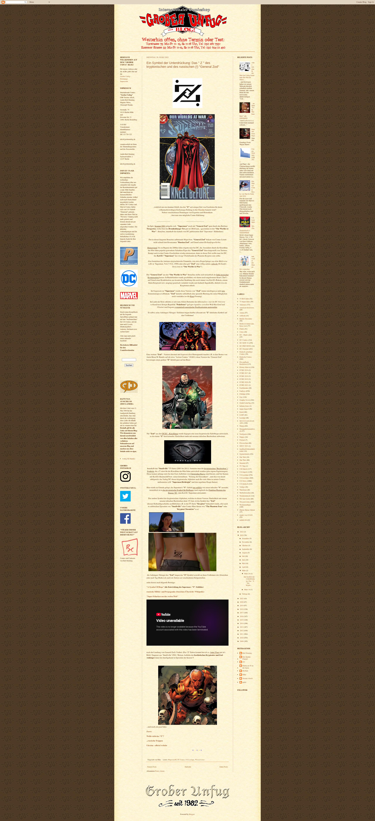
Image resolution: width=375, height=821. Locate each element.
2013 (242, 627)
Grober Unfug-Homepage (125, 77)
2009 (242, 641)
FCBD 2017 (244, 373)
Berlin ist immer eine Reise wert (247, 324)
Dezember (245, 538)
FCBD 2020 (244, 382)
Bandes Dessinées (246, 318)
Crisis (242, 332)
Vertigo (242, 487)
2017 (242, 612)
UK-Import (243, 469)
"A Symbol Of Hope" (155, 586)
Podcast (242, 440)
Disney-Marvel (245, 367)
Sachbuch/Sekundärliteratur (247, 450)
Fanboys (243, 391)
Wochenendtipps (245, 505)
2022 (242, 535)
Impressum (124, 81)
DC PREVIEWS (245, 346)
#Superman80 (172, 760)
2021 (242, 598)
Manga (242, 426)
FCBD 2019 (244, 379)
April (244, 567)
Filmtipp (242, 394)
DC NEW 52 (244, 343)
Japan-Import (244, 409)
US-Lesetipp (244, 475)
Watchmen (243, 490)
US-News (243, 481)
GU (243, 662)
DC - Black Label (246, 335)
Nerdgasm (243, 434)
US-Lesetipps (190, 760)
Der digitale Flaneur (246, 658)
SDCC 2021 (244, 446)
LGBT (242, 415)
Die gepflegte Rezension (244, 363)
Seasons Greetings (253, 132)
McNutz (245, 671)
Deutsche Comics (246, 357)
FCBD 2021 (244, 385)
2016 (242, 616)
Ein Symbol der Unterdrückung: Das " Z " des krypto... (249, 581)
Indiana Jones (244, 406)
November (246, 542)
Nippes (242, 437)
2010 (242, 637)
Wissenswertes (199, 760)
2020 (242, 602)
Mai (243, 563)
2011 (242, 634)
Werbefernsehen (245, 493)
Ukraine (201, 209)
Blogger (191, 814)
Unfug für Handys (128, 458)
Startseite (188, 767)
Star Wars (243, 460)
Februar (245, 594)
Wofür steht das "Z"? (155, 736)
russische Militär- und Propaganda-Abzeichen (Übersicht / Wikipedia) (175, 591)
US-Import (243, 472)
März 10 (247, 589)
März (244, 570)
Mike (244, 674)
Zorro (149, 731)
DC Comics (181, 760)
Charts (242, 329)
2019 (242, 605)
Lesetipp (242, 418)
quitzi (244, 682)
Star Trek (243, 457)
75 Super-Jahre (245, 301)
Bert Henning (247, 653)
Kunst (242, 412)
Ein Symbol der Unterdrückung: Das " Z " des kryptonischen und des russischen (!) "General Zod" (182, 65)
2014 (242, 623)
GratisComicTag (245, 403)
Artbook (242, 315)
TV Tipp (243, 466)
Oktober (245, 545)
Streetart (242, 463)
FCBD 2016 (244, 370)
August (245, 552)
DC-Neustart (244, 349)
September (246, 549)
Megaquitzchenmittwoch (247, 430)
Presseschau (244, 443)
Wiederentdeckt (245, 496)
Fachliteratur (244, 388)
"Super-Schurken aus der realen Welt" (162, 596)
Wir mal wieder (245, 499)
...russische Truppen (154, 740)
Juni (243, 560)
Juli (243, 556)
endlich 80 (243, 520)
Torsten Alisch (247, 678)
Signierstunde (244, 454)
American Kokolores (247, 307)
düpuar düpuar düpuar (247, 510)
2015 (242, 620)
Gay (241, 397)
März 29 (247, 573)
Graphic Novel (245, 400)
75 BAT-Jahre (244, 298)
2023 (242, 531)
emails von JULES (246, 515)
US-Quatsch (244, 484)
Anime (242, 312)
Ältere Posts (223, 767)
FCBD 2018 (244, 376)
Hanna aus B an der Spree (247, 667)
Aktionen (243, 304)
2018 (242, 609)
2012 (242, 630)
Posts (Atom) (160, 771)
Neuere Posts (151, 767)
